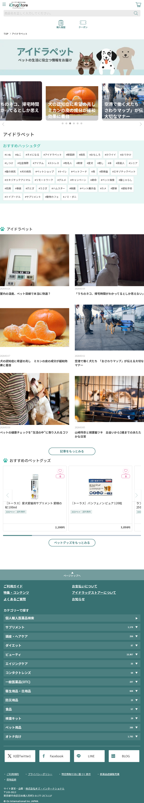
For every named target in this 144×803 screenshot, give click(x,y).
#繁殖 (114, 188)
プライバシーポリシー (40, 774)
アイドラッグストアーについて (94, 592)
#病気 (82, 154)
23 (132, 700)
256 (131, 636)
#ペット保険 (107, 180)
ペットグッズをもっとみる (72, 542)
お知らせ (78, 599)
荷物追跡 (11, 779)
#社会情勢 (22, 163)
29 (132, 718)
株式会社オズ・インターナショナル (45, 788)
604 (131, 691)
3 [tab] (70, 123)
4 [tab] (74, 123)
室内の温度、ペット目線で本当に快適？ (25, 294)
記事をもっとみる (72, 451)
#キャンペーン (78, 180)
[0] (60, 470)
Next (140, 124)
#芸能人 (120, 163)
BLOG (126, 756)
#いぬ (8, 154)
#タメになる (32, 154)
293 (131, 727)
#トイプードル (13, 197)
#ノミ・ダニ (69, 197)
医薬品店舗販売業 (109, 774)
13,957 (130, 654)
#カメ (103, 188)
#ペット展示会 (88, 188)
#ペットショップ (44, 171)
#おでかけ (125, 154)
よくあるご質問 (15, 599)
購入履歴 (60, 25)
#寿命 (93, 180)
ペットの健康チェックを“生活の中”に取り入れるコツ (34, 432)
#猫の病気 (10, 171)
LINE (91, 756)
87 (132, 645)
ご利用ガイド (13, 586)
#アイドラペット (53, 154)
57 (132, 709)
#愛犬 (90, 163)
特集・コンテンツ (16, 592)
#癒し (100, 163)
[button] (136, 495)
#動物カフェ (52, 197)
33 (132, 663)
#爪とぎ (30, 188)
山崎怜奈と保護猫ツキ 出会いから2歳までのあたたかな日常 (108, 434)
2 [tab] (66, 123)
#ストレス (53, 163)
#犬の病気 (25, 171)
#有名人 (67, 163)
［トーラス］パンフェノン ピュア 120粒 (96, 503)
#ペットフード (79, 171)
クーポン (83, 25)
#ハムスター (58, 188)
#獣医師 (70, 154)
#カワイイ (110, 154)
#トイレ (62, 171)
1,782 (130, 736)
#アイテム (38, 163)
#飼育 (79, 163)
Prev (4, 124)
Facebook (56, 756)
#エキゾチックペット (124, 171)
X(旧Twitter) (22, 756)
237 (131, 681)
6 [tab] (81, 123)
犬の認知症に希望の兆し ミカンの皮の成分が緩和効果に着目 (34, 363)
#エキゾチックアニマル (17, 180)
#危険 (8, 188)
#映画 (72, 188)
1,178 (130, 627)
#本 (110, 163)
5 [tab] (77, 123)
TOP (6, 33)
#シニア (133, 163)
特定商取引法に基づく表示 (76, 774)
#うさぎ (43, 188)
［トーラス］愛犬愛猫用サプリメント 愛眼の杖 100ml (33, 505)
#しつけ (9, 163)
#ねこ (18, 154)
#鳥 (93, 171)
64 (132, 672)
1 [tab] (62, 123)
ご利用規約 (13, 774)
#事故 (18, 188)
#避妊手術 (126, 188)
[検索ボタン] (136, 13)
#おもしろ (94, 154)
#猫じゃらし (125, 180)
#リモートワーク (44, 180)
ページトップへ (72, 575)
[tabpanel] (72, 101)
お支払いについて (84, 586)
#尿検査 (103, 171)
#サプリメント (33, 197)
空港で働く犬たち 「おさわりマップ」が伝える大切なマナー (109, 363)
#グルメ (61, 180)
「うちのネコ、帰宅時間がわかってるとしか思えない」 (109, 294)
